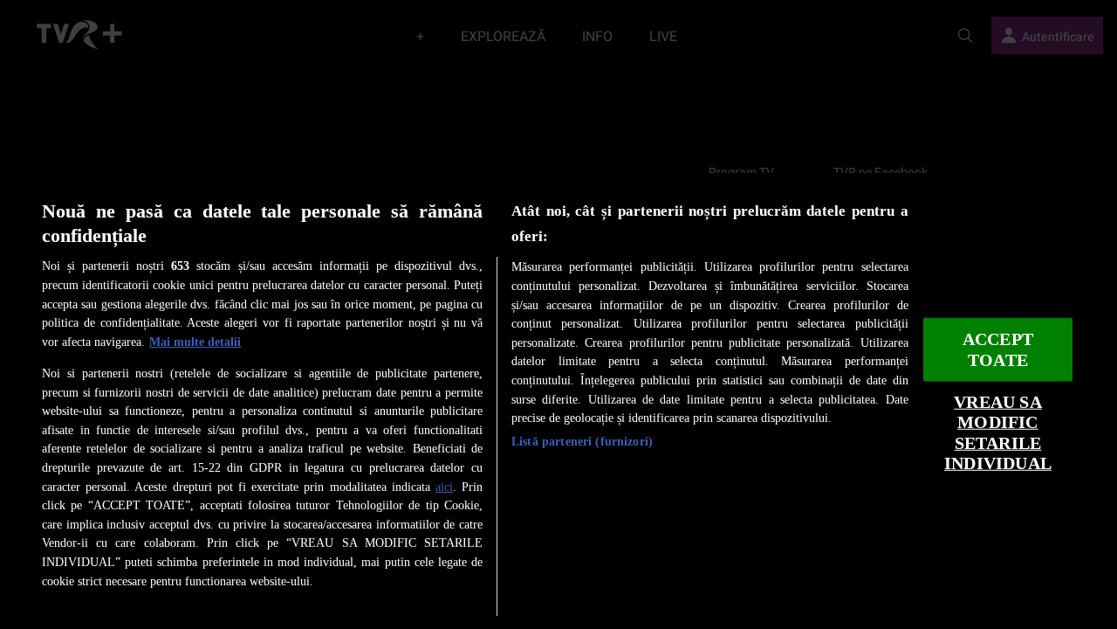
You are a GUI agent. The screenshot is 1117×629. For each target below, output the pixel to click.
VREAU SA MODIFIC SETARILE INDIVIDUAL (998, 433)
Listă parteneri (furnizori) (582, 441)
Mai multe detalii (195, 342)
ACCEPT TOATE (998, 349)
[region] (558, 401)
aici (444, 487)
